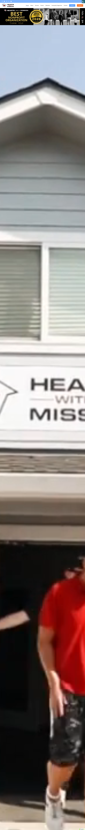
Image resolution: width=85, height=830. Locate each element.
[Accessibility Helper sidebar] (83, 1)
